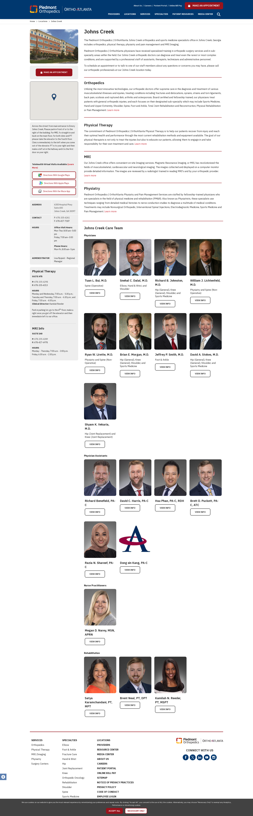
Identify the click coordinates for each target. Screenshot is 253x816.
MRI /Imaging (38, 754)
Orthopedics (37, 744)
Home (32, 21)
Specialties (161, 14)
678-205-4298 (41, 282)
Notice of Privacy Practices (115, 782)
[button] (219, 14)
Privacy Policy (106, 787)
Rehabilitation (69, 782)
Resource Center (107, 749)
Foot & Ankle (69, 749)
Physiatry (36, 759)
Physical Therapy (40, 749)
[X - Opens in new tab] (193, 757)
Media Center (205, 14)
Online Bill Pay (175, 6)
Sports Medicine (70, 796)
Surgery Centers (39, 763)
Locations (130, 14)
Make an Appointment (54, 72)
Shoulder (67, 787)
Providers (114, 14)
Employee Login (106, 796)
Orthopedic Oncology (73, 777)
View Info (94, 293)
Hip (64, 763)
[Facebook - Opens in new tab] (186, 757)
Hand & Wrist (69, 759)
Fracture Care (69, 754)
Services (145, 14)
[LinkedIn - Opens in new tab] (200, 757)
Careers (148, 6)
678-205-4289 (41, 339)
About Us (138, 6)
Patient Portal (160, 6)
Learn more (113, 110)
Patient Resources (183, 14)
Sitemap (102, 777)
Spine (65, 791)
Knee (65, 773)
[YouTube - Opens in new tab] (207, 757)
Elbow (65, 744)
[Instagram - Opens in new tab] (214, 757)
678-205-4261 (63, 217)
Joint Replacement (72, 768)
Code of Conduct (108, 791)
